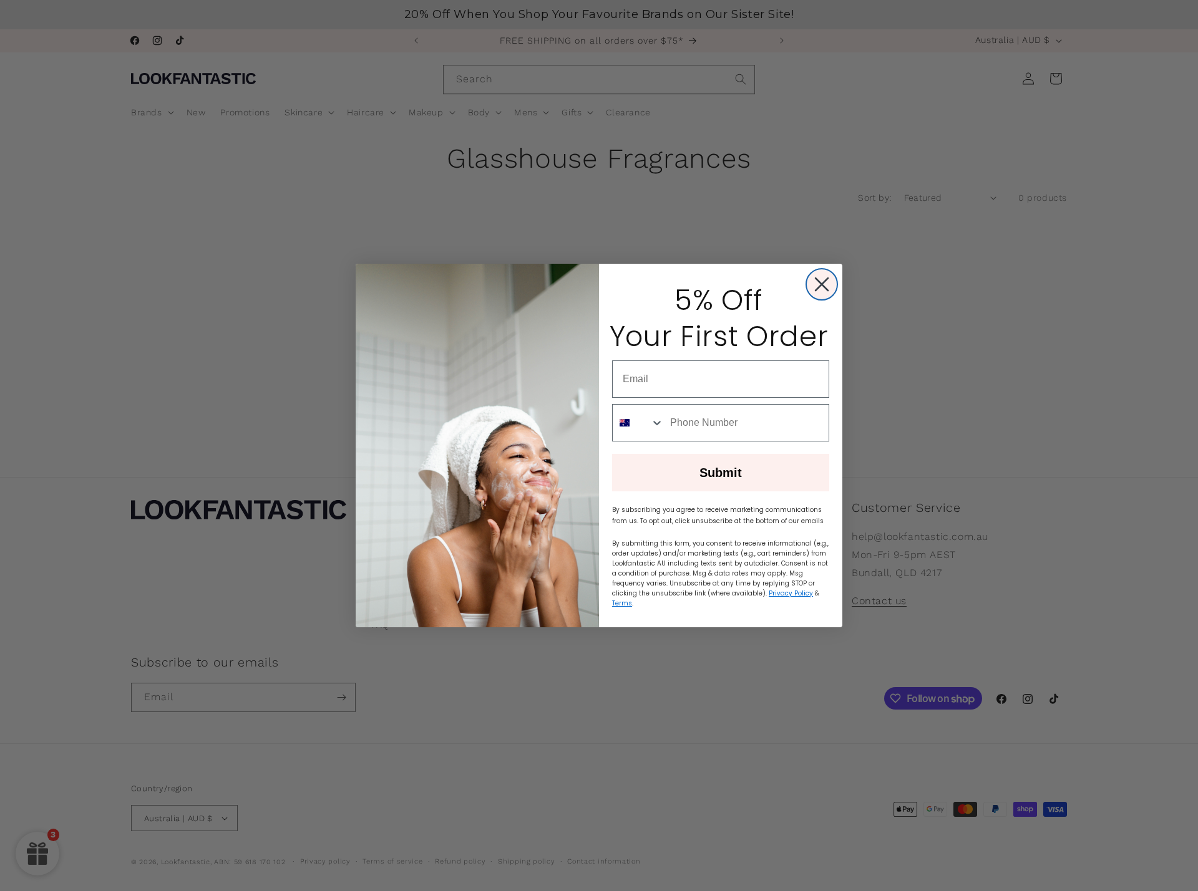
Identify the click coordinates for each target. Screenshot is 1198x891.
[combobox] (638, 423)
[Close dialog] (821, 284)
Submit (720, 472)
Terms (622, 603)
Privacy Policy (791, 593)
